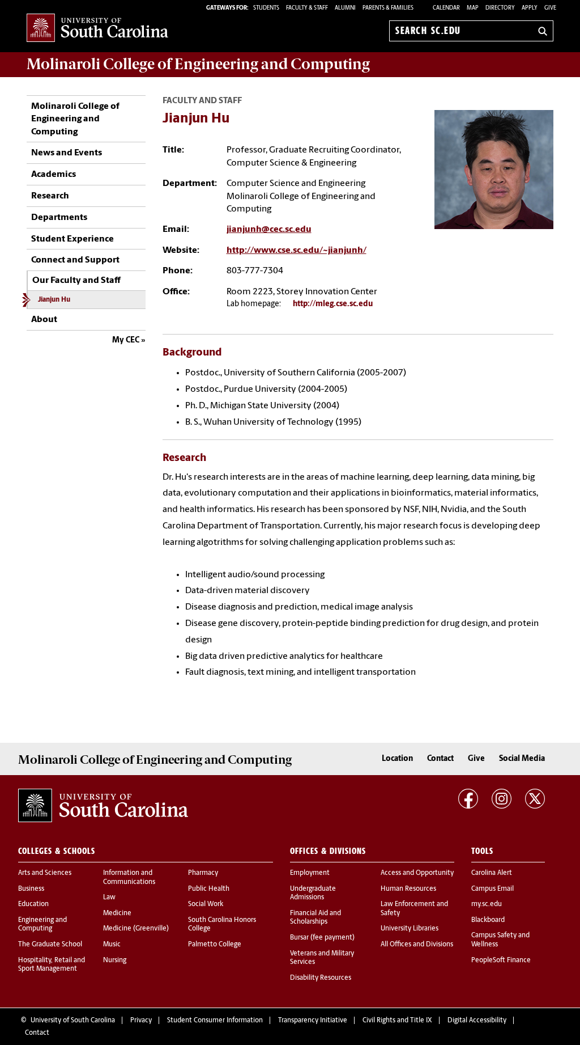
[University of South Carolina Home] (97, 29)
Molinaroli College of (198, 64)
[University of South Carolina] (103, 805)
